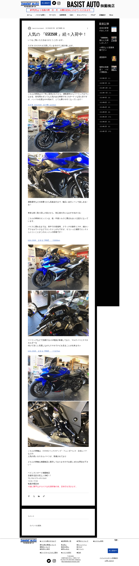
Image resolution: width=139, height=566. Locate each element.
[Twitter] (54, 3)
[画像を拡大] (58, 129)
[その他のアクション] (87, 28)
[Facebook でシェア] (29, 496)
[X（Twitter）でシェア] (34, 496)
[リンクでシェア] (44, 496)
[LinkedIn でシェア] (39, 496)
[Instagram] (59, 3)
